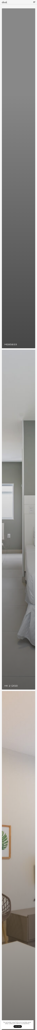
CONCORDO (17, 1026)
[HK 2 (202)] (18, 520)
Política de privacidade (21, 1022)
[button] (34, 2)
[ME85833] (18, 178)
